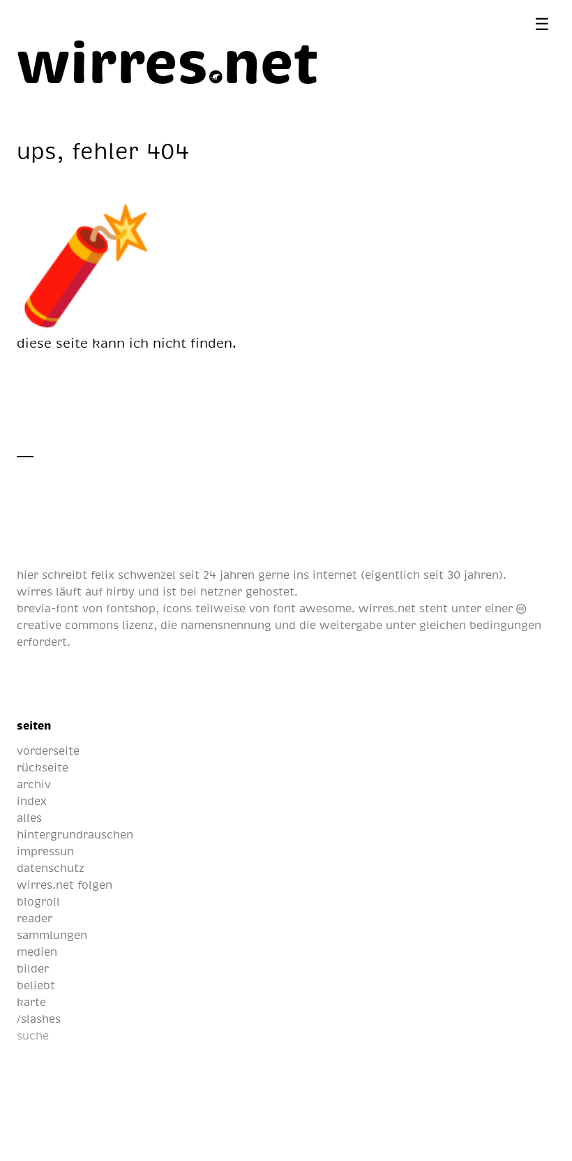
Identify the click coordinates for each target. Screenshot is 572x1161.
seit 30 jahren (461, 574)
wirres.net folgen (64, 884)
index (32, 800)
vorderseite (48, 750)
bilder (33, 968)
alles (29, 817)
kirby (120, 591)
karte (31, 1002)
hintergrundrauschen (75, 834)
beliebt (36, 985)
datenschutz (50, 867)
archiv (34, 784)
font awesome (312, 608)
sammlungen (52, 935)
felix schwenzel (133, 574)
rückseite (42, 767)
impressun (45, 851)
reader (34, 918)
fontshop (131, 608)
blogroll (38, 901)
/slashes (39, 1018)
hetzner (221, 591)
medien (37, 951)
